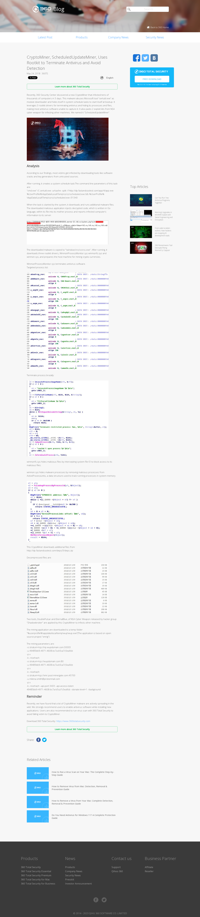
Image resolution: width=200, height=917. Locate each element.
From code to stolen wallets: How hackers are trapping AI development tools (163, 232)
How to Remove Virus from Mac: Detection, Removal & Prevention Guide (79, 788)
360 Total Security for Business (38, 883)
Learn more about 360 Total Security (72, 86)
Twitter (145, 58)
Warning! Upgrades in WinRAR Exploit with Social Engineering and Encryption (164, 216)
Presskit (69, 879)
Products (82, 37)
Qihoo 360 (117, 871)
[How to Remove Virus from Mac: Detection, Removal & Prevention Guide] (38, 788)
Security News (155, 37)
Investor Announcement (78, 883)
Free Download (152, 79)
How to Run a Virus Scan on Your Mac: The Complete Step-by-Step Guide (83, 773)
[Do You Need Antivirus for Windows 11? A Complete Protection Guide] (38, 816)
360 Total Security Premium (36, 875)
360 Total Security (31, 867)
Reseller (149, 871)
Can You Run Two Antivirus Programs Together (162, 200)
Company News (118, 37)
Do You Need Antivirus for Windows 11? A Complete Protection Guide (84, 816)
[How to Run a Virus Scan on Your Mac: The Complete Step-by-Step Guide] (38, 773)
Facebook (136, 58)
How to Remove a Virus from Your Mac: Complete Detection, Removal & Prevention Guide (82, 802)
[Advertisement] (152, 137)
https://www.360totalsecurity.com (73, 721)
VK (154, 58)
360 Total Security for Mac (35, 879)
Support (116, 867)
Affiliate (149, 867)
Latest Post (45, 37)
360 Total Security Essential (36, 871)
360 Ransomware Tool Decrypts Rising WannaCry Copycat (163, 247)
